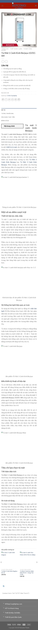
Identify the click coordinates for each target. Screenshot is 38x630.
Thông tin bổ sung (7, 113)
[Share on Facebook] (6, 99)
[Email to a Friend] (12, 99)
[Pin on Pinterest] (15, 99)
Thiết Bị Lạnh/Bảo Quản (12, 617)
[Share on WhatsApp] (3, 99)
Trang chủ (4, 49)
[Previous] (1, 565)
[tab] (19, 110)
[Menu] (2, 6)
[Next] (37, 565)
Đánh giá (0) (5, 120)
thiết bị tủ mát (11, 147)
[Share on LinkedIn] (18, 99)
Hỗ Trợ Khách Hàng (11, 608)
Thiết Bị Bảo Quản (16, 49)
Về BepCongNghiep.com (12, 603)
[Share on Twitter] (9, 99)
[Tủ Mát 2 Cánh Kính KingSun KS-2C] (9, 559)
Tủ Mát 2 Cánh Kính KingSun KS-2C (9, 572)
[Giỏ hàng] (36, 6)
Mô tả (3, 110)
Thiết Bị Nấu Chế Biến (11, 612)
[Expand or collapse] (21, 126)
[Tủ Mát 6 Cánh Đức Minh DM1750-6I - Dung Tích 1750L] (28, 559)
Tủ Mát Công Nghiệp (12, 95)
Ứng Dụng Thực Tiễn (8, 117)
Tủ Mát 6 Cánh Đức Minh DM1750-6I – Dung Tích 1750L (27, 572)
